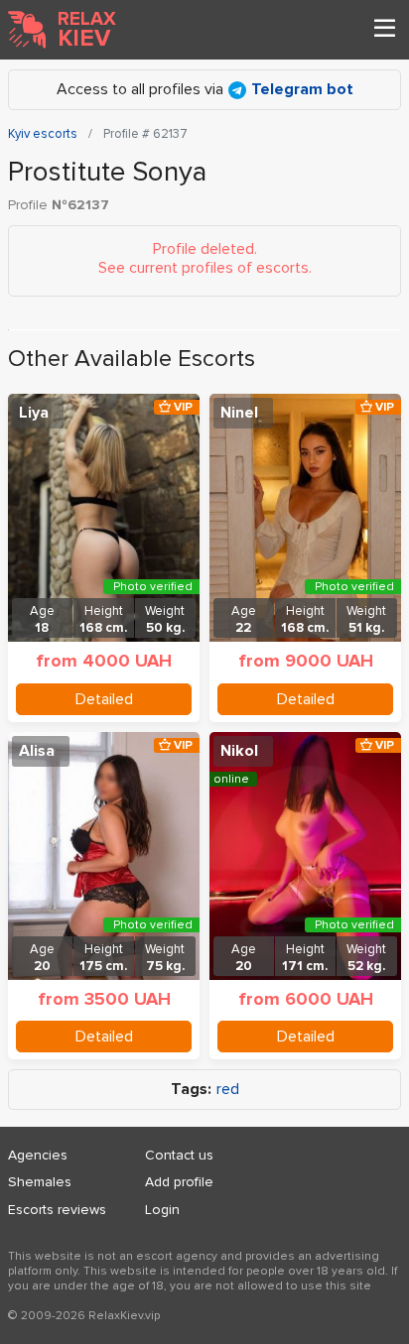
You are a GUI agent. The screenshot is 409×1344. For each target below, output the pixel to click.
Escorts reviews (57, 1209)
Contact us (179, 1155)
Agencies (38, 1155)
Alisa (37, 751)
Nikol (239, 751)
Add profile (179, 1181)
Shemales (39, 1181)
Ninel (239, 413)
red (227, 1089)
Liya (34, 413)
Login (162, 1209)
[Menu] (384, 30)
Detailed (104, 699)
